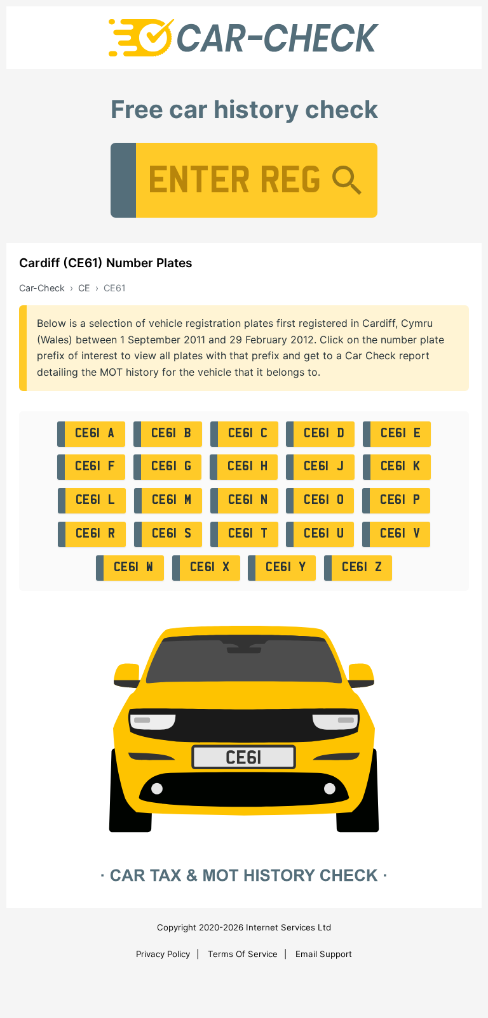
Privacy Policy (163, 954)
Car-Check (42, 287)
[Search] (347, 180)
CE (84, 287)
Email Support (323, 954)
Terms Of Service (243, 954)
